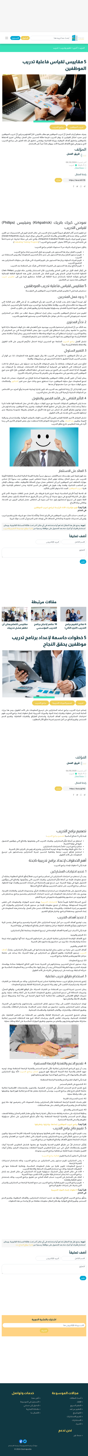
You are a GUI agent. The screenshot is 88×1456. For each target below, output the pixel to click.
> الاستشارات (77, 1420)
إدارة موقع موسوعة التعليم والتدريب (18, 528)
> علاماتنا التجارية (33, 1409)
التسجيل (15, 38)
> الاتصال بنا (35, 1413)
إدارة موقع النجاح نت (24, 1245)
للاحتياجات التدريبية (49, 902)
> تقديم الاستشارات (75, 1416)
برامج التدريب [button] (58, 127)
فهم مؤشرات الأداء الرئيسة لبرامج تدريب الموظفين (56, 507)
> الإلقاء (80, 1402)
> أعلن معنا (35, 1398)
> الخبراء (79, 1424)
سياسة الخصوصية (26, 1445)
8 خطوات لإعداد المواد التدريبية (64, 1190)
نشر (83, 561)
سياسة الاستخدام (13, 1445)
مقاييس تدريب (8, 276)
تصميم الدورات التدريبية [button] (62, 703)
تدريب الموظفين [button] (76, 127)
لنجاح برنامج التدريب (29, 1071)
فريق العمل (73, 153)
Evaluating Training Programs (26, 242)
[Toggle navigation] (7, 38)
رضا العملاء (69, 421)
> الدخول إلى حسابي (32, 1405)
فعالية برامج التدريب (50, 1156)
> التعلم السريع (76, 1405)
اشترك (44, 1330)
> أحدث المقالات (76, 1398)
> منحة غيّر (78, 1435)
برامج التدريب (69, 341)
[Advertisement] (44, 16)
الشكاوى (14, 381)
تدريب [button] (80, 703)
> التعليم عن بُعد (76, 1409)
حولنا (35, 1445)
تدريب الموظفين (75, 488)
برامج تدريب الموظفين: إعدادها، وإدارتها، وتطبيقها (56, 1124)
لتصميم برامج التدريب (55, 836)
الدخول (25, 38)
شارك (58, 180)
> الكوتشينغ (78, 1413)
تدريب (71, 165)
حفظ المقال (79, 168)
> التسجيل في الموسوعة (30, 1402)
